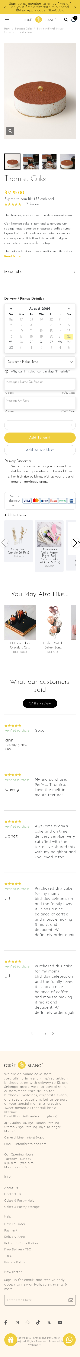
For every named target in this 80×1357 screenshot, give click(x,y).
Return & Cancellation (21, 1243)
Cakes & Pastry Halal (19, 1200)
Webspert (34, 1344)
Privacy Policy (14, 1262)
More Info (13, 272)
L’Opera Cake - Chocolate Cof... (20, 645)
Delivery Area (14, 1237)
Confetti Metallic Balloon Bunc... (53, 645)
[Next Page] (51, 1033)
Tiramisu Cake (24, 32)
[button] (5, 7)
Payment (10, 1230)
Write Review (40, 703)
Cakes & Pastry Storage (22, 1207)
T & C (8, 1256)
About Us (11, 1188)
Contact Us (12, 1194)
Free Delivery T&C (17, 1249)
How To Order (14, 1224)
